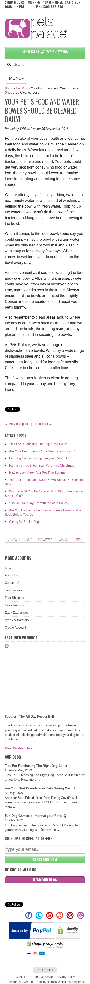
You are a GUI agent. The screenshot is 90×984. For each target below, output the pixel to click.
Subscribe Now (45, 859)
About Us (11, 575)
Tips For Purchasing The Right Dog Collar (38, 444)
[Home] (36, 35)
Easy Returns (14, 605)
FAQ (8, 568)
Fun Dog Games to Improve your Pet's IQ (38, 458)
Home (9, 88)
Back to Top (45, 970)
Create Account (15, 627)
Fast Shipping (14, 597)
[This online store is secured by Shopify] (69, 937)
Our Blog (22, 88)
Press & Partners (17, 620)
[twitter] (39, 917)
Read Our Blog (45, 879)
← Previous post (16, 424)
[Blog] (80, 917)
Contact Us (12, 583)
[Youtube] (50, 917)
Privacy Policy (65, 976)
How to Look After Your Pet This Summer (37, 472)
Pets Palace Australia (43, 982)
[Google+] (60, 917)
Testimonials (13, 590)
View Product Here (18, 748)
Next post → (43, 424)
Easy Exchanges (17, 612)
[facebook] (29, 917)
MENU (15, 78)
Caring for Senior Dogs (25, 522)
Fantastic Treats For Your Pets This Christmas (41, 465)
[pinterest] (70, 917)
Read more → (30, 779)
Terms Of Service (43, 976)
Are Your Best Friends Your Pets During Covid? (42, 451)
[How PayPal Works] (32, 937)
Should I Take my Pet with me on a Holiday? (40, 503)
